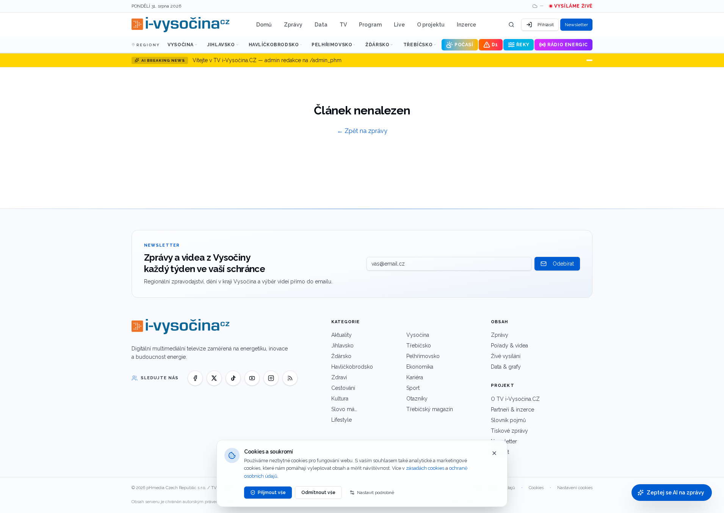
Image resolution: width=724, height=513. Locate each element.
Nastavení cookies (574, 487)
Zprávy (293, 25)
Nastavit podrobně (375, 492)
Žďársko (377, 44)
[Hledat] (511, 24)
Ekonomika (419, 367)
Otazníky (417, 399)
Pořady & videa (509, 346)
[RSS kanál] (290, 378)
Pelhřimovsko (332, 44)
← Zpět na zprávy (362, 131)
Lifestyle (341, 420)
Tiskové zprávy (509, 431)
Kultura (339, 399)
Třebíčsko (418, 44)
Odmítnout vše (318, 492)
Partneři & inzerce (512, 410)
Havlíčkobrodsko (274, 44)
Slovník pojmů (508, 420)
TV (343, 25)
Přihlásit (546, 24)
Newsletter (576, 24)
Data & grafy (506, 367)
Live (399, 25)
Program (370, 25)
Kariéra (414, 377)
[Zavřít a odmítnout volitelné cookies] (494, 453)
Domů (264, 25)
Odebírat (563, 264)
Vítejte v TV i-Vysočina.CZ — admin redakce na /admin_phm (267, 60)
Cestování (343, 388)
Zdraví (339, 377)
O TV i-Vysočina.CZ (515, 399)
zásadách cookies (425, 468)
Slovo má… (344, 409)
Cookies (536, 487)
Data (321, 25)
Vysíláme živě (573, 6)
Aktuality (341, 335)
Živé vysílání (505, 356)
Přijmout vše (272, 492)
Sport (413, 388)
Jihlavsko (221, 44)
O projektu (431, 25)
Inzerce (466, 25)
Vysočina (181, 44)
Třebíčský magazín (429, 409)
